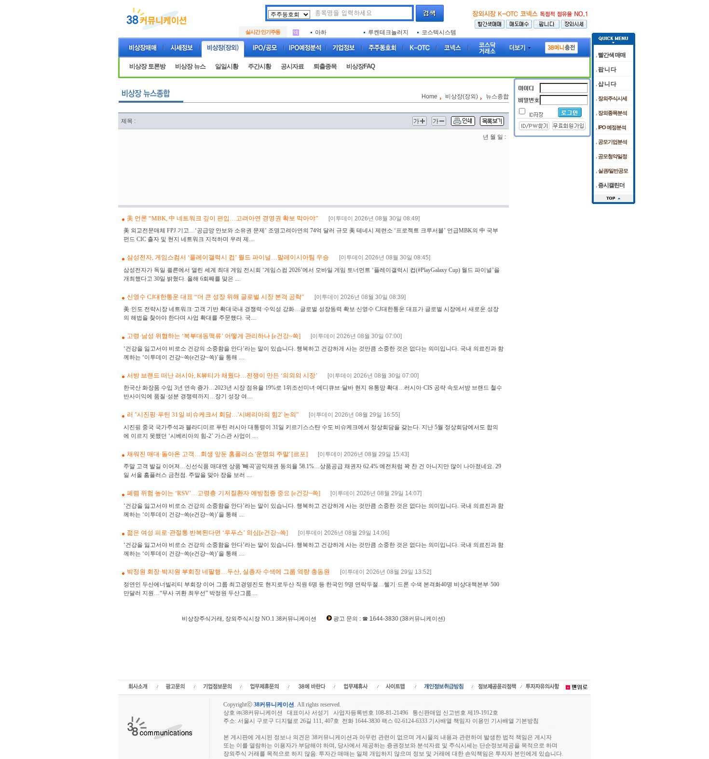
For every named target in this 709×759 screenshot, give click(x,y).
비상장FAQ (360, 66)
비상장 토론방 (147, 66)
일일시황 (226, 66)
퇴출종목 (325, 66)
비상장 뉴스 (190, 66)
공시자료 (292, 66)
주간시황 (259, 66)
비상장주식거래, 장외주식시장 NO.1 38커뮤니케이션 (249, 618)
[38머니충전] (561, 45)
